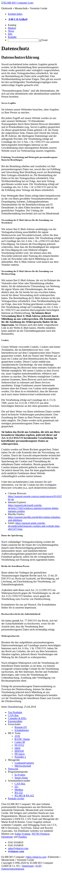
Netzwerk (13, 768)
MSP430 (19, 751)
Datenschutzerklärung (12, 868)
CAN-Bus (20, 783)
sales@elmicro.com (18, 848)
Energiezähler (15, 721)
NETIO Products (40, 833)
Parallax (22, 836)
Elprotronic (7, 836)
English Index (15, 14)
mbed (17, 748)
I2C (17, 786)
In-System (20, 774)
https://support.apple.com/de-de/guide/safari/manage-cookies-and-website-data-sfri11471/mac (34, 526)
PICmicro (20, 754)
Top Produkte (15, 712)
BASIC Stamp (22, 739)
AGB (38, 865)
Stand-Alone (21, 777)
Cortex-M (20, 742)
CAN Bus (13, 715)
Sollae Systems (22, 833)
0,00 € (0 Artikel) (18, 19)
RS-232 (19, 792)
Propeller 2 (20, 756)
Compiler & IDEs (17, 718)
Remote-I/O (21, 727)
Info (10, 34)
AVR (17, 736)
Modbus (19, 789)
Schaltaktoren (22, 730)
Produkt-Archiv (16, 798)
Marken (12, 28)
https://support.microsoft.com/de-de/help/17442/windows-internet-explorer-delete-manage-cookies (33, 508)
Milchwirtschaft (23, 765)
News (11, 31)
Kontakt (12, 36)
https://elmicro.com (36, 857)
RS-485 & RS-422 (24, 795)
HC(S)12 (19, 745)
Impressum (28, 865)
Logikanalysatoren (24, 762)
